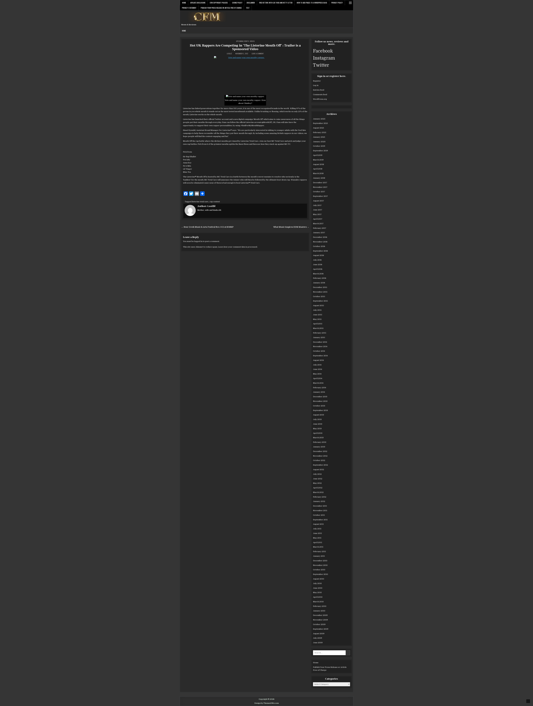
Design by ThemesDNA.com (266, 703)
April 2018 (317, 169)
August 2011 (318, 524)
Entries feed (318, 90)
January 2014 (319, 392)
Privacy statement (189, 7)
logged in (198, 241)
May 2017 (317, 214)
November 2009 (320, 620)
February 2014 (319, 388)
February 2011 (319, 551)
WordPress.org (320, 99)
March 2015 (318, 328)
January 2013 (319, 447)
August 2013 (318, 415)
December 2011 (320, 506)
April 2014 (317, 378)
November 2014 (320, 346)
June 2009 (318, 643)
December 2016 (320, 237)
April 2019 (317, 155)
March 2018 (318, 173)
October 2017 (319, 192)
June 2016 (317, 264)
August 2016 (318, 255)
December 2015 (320, 287)
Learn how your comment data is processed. (237, 247)
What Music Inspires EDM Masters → (291, 227)
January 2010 (319, 611)
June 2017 (317, 210)
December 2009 (320, 615)
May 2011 (317, 538)
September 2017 (320, 196)
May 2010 (317, 592)
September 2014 (320, 356)
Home (184, 2)
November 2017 (320, 187)
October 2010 (319, 570)
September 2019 (320, 151)
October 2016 (319, 246)
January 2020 (319, 142)
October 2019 (319, 146)
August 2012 (318, 469)
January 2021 (319, 137)
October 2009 (319, 624)
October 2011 (319, 515)
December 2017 (320, 183)
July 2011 (317, 529)
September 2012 (320, 465)
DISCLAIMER (251, 2)
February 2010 (319, 606)
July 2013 (317, 419)
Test (248, 7)
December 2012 (320, 451)
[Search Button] (350, 2)
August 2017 (318, 201)
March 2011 (318, 547)
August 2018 (318, 164)
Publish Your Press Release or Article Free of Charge (221, 7)
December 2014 (320, 342)
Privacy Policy (337, 2)
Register (317, 81)
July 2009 (317, 638)
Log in (315, 85)
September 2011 (320, 520)
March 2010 (318, 602)
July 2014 (317, 365)
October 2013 (319, 406)
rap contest (215, 202)
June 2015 (317, 315)
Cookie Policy (237, 2)
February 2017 (319, 228)
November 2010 (320, 565)
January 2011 (319, 556)
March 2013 (318, 438)
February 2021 (319, 132)
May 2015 (317, 319)
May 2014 (317, 374)
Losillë (229, 53)
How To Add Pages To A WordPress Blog (312, 2)
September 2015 (320, 301)
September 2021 (320, 123)
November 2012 (320, 456)
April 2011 (317, 542)
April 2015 (317, 324)
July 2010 (317, 583)
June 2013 (317, 424)
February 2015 (319, 333)
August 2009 (318, 634)
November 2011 (320, 510)
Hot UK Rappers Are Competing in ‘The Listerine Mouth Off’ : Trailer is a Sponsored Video (245, 47)
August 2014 (318, 360)
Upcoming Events (242, 41)
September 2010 (320, 574)
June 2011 (317, 533)
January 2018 (319, 178)
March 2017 (318, 224)
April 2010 (317, 597)
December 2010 (320, 561)
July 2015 (317, 310)
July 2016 (317, 260)
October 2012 (319, 460)
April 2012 (317, 488)
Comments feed (320, 94)
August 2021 (318, 128)
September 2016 (320, 251)
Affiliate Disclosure (197, 2)
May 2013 (317, 429)
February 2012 (319, 497)
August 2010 (318, 579)
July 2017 (317, 205)
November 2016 (320, 242)
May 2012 (317, 483)
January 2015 (319, 337)
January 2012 (319, 501)
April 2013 (317, 433)
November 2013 (320, 401)
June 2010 (317, 588)
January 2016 (319, 283)
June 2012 (317, 479)
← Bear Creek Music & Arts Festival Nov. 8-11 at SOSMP (207, 227)
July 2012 (317, 474)
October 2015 (319, 296)
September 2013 (320, 410)
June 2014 (317, 369)
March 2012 (318, 492)
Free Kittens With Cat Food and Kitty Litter (275, 2)
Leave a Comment (258, 53)
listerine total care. (200, 202)
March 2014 (318, 383)
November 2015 (320, 292)
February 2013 (319, 442)
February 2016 (319, 278)
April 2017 (317, 219)
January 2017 (319, 233)
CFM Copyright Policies (219, 2)
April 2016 (317, 269)
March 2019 (318, 160)
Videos (252, 41)
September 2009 (320, 629)
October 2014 (319, 351)
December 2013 (320, 397)
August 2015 (318, 305)
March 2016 (318, 274)
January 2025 (319, 119)
